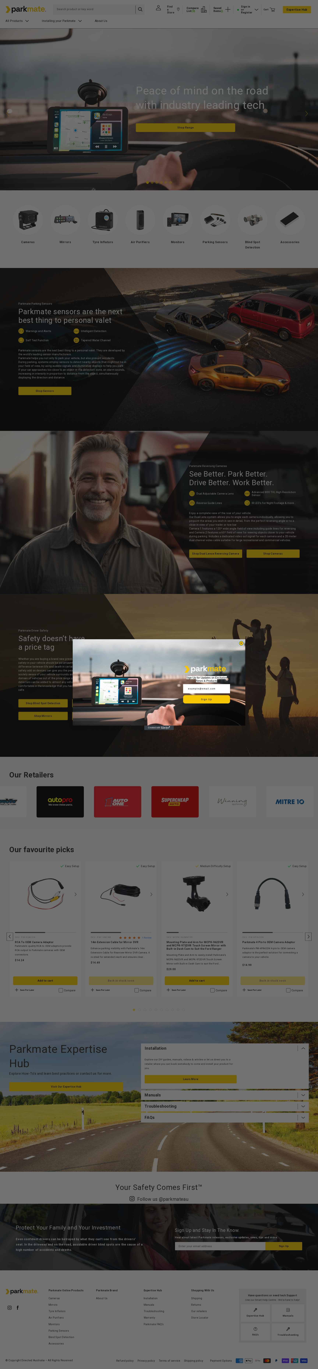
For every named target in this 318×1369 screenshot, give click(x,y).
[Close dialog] (241, 643)
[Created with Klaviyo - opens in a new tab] (159, 728)
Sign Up (206, 699)
